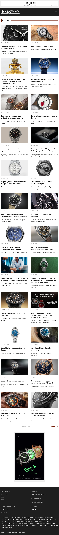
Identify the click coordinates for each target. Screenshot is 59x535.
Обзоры (3, 497)
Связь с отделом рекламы (39, 494)
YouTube (4, 512)
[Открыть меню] (56, 12)
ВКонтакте (4, 509)
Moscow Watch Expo (38, 502)
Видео (3, 499)
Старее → (54, 426)
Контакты (34, 509)
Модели (4, 494)
